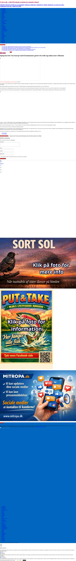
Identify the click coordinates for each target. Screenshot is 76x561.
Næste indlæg (4, 133)
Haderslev (3, 9)
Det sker (3, 540)
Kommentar (2, 141)
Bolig (3, 21)
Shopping (3, 36)
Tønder (3, 11)
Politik (3, 17)
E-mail (1, 150)
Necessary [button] (1, 551)
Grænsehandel (4, 30)
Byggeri (3, 539)
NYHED (3, 16)
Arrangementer (4, 12)
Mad (3, 511)
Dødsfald (3, 40)
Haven (3, 41)
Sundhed (3, 22)
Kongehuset (4, 35)
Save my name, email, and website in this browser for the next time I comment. (14, 156)
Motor (3, 25)
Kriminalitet (4, 525)
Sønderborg (4, 10)
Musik (3, 37)
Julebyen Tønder (5, 29)
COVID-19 (4, 26)
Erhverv (3, 13)
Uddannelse (4, 526)
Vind (3, 31)
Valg (3, 39)
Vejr (2, 19)
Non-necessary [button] (2, 556)
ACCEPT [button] (24, 560)
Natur (3, 15)
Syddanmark (4, 23)
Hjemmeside (2, 153)
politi (3, 34)
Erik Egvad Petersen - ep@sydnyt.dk (10, 81)
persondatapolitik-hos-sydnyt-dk (40, 426)
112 (2, 24)
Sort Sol (3, 27)
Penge (3, 32)
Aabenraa (3, 8)
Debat (3, 38)
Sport (3, 18)
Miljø (3, 33)
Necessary (3, 552)
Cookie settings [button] (18, 560)
